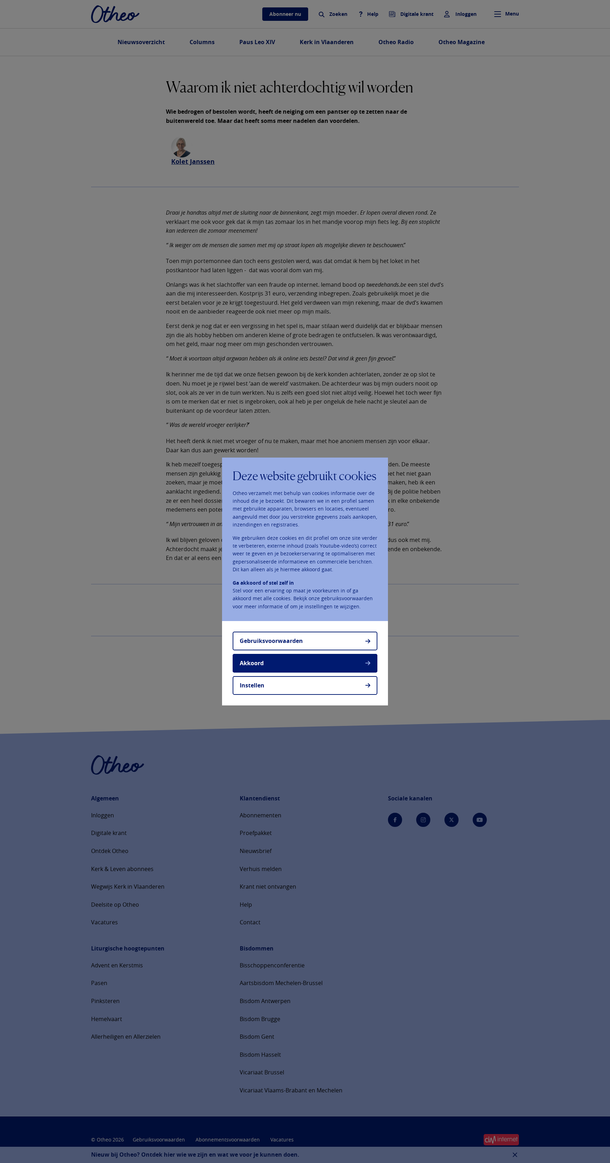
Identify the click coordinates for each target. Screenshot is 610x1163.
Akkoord (252, 663)
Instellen (252, 685)
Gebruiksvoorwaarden (271, 641)
